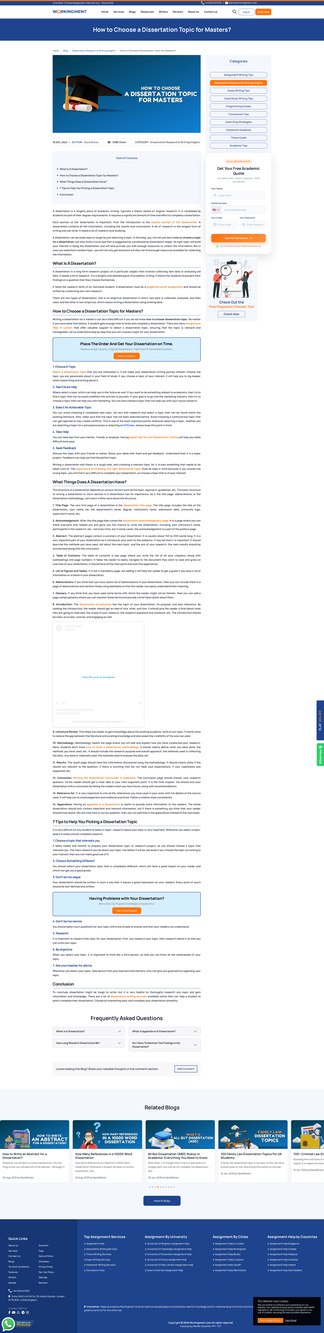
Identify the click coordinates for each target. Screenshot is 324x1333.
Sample (12, 1282)
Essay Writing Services (98, 1259)
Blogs (132, 12)
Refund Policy (46, 1256)
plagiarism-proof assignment (165, 287)
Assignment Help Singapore (284, 1243)
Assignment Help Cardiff (228, 1264)
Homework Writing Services (101, 1264)
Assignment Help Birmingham (230, 1248)
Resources (147, 12)
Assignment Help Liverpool (229, 1259)
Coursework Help (95, 1270)
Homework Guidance (238, 130)
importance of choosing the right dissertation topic (108, 469)
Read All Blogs (162, 1200)
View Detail (290, 1320)
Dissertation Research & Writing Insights (93, 50)
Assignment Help (95, 1243)
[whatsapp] (18, 1312)
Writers (163, 12)
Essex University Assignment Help (165, 1270)
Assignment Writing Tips (238, 75)
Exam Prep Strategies (239, 122)
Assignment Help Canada (283, 1248)
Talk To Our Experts (126, 910)
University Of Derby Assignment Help (166, 1259)
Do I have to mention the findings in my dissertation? (156, 1044)
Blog (65, 50)
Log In (246, 12)
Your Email (216, 217)
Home (104, 12)
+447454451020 (213, 2)
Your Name (216, 188)
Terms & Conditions (18, 1266)
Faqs (41, 1250)
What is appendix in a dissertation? (154, 1031)
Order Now (263, 12)
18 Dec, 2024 (60, 142)
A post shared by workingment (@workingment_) (98, 721)
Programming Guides (238, 106)
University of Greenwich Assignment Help (169, 1254)
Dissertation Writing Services (101, 1248)
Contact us (210, 12)
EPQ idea (129, 425)
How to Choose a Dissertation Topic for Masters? (89, 175)
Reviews (178, 12)
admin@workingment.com (242, 2)
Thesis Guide (238, 137)
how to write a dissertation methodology (112, 747)
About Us (193, 12)
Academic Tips (238, 145)
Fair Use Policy (46, 1272)
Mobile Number (219, 203)
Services (118, 12)
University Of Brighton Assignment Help (168, 1243)
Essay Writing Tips (239, 90)
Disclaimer (44, 1261)
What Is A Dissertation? (74, 169)
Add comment (185, 1069)
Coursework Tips (238, 114)
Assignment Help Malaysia (283, 1254)
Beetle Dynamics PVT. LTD (207, 1326)
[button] (234, 11)
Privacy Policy (46, 1266)
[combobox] (216, 210)
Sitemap (43, 1277)
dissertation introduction (95, 604)
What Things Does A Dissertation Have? (83, 181)
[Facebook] (9, 1312)
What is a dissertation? (70, 1031)
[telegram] (23, 1312)
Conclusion (67, 194)
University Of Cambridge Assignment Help (169, 1248)
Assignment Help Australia (284, 1259)
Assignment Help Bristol (227, 1254)
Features (13, 1272)
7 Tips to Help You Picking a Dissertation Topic (87, 188)
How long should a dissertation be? (78, 1043)
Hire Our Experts (127, 356)
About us (13, 1245)
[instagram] (27, 1312)
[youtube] (13, 1312)
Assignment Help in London (229, 1243)
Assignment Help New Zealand (286, 1270)
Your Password (247, 217)
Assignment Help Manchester (230, 1270)
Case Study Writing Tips (238, 98)
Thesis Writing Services (98, 1254)
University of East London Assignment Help (170, 1264)
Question (44, 1245)
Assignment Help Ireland (283, 1264)
